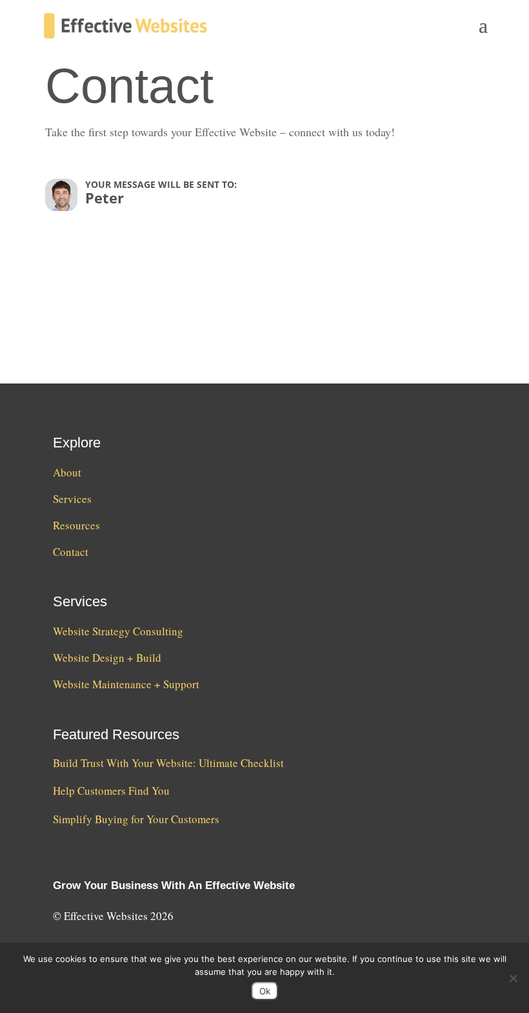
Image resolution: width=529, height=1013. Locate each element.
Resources (76, 525)
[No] (512, 978)
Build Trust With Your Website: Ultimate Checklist (168, 762)
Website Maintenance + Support (126, 684)
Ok (264, 991)
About (67, 472)
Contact (70, 551)
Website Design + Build (107, 657)
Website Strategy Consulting (118, 631)
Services (72, 498)
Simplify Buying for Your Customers (136, 819)
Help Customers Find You (111, 790)
